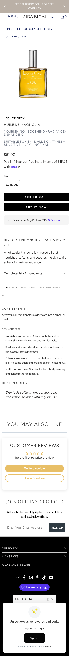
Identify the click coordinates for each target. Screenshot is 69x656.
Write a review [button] (34, 468)
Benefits (11, 287)
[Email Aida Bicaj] (18, 578)
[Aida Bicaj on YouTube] (51, 578)
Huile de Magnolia (15, 36)
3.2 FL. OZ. (12, 184)
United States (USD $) (32, 599)
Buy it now (36, 207)
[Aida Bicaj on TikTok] (44, 578)
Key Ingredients (50, 287)
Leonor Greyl (15, 118)
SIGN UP (57, 528)
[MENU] (2, 16)
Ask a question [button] (34, 478)
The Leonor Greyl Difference (32, 29)
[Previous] (5, 6)
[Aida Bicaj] (34, 17)
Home (7, 29)
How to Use (28, 287)
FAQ (4, 295)
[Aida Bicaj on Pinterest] (38, 578)
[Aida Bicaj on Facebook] (24, 578)
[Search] (52, 16)
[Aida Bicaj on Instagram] (31, 578)
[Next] (64, 6)
